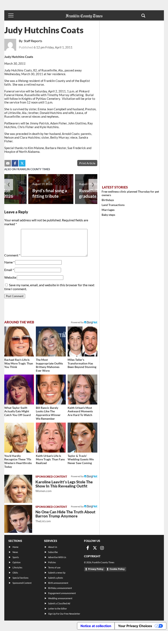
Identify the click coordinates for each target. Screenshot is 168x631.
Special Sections (20, 577)
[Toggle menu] (11, 15)
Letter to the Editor (57, 608)
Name (9, 262)
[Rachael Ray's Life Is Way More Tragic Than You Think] (19, 341)
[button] (143, 15)
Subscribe (53, 552)
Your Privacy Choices (135, 626)
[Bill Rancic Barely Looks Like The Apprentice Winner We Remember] (51, 390)
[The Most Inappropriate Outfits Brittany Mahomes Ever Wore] (51, 341)
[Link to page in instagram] (102, 548)
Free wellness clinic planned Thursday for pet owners (130, 193)
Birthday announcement (60, 588)
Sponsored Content (22, 583)
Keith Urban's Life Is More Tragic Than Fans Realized (50, 459)
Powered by (77, 322)
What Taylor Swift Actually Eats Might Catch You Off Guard (17, 411)
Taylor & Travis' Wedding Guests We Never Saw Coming (81, 459)
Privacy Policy (95, 569)
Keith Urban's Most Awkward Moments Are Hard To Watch (80, 411)
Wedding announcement (60, 598)
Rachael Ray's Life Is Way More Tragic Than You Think (18, 363)
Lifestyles (17, 567)
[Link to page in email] (8, 163)
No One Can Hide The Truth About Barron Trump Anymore (65, 516)
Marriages (108, 209)
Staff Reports (33, 41)
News (15, 552)
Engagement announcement (62, 593)
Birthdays (108, 200)
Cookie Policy (117, 569)
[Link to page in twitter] (22, 163)
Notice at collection (96, 626)
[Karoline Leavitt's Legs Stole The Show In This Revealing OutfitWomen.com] (18, 489)
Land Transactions (113, 205)
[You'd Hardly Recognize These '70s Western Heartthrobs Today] (19, 438)
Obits (15, 572)
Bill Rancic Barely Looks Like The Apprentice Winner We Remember (48, 413)
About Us (52, 547)
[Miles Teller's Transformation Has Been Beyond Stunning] (83, 341)
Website (10, 277)
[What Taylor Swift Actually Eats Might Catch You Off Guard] (19, 390)
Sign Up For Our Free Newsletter (64, 613)
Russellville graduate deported (97, 193)
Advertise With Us (57, 557)
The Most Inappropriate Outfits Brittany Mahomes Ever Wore (49, 365)
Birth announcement (58, 583)
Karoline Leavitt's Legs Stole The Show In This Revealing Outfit (64, 486)
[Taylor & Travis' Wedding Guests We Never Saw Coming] (83, 438)
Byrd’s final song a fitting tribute (49, 193)
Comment (12, 255)
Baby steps (108, 214)
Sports (15, 557)
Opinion (16, 562)
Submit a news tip (56, 572)
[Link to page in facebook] (15, 163)
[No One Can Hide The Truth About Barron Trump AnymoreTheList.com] (18, 519)
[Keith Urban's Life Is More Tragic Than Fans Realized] (51, 438)
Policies (52, 562)
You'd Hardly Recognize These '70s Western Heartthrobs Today (18, 461)
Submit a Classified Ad (59, 603)
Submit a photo (55, 577)
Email (9, 270)
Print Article (87, 163)
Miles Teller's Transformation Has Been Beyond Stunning (82, 363)
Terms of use (54, 567)
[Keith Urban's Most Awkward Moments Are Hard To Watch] (83, 390)
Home (15, 547)
